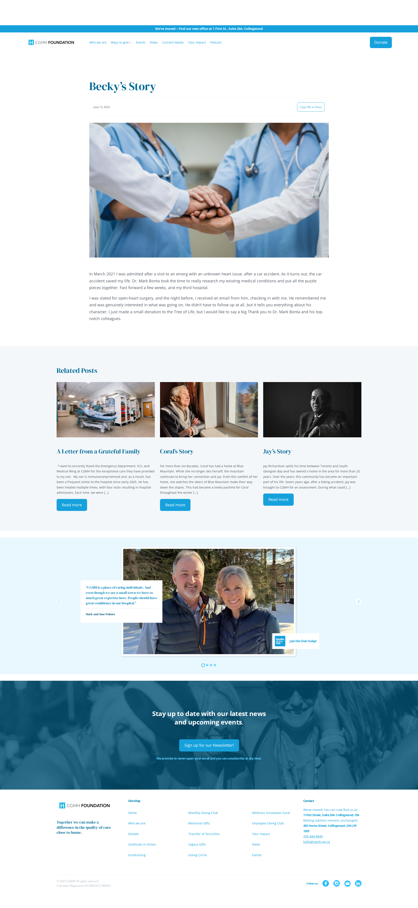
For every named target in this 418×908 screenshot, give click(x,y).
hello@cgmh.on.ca (316, 842)
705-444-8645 (313, 836)
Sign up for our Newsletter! (209, 745)
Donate (381, 42)
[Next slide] (358, 602)
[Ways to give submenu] (130, 42)
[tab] (203, 665)
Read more (72, 504)
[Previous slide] (59, 602)
